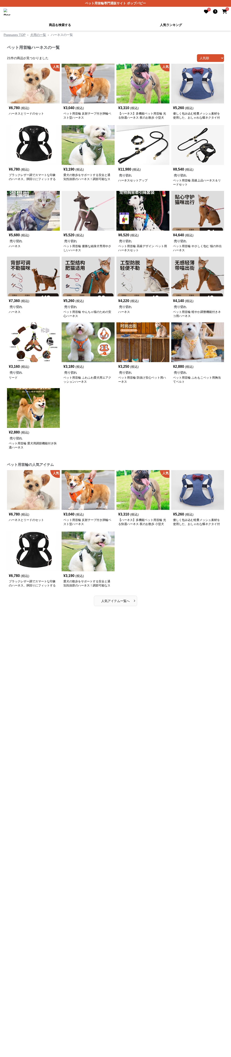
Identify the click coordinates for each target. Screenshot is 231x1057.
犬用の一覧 (38, 35)
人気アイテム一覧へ (118, 600)
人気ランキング (171, 25)
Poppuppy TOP (14, 35)
